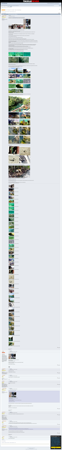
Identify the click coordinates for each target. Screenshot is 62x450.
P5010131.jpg (10, 302)
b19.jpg (9, 258)
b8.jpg (9, 217)
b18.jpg (9, 254)
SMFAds (30, 448)
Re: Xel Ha (11, 375)
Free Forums (32, 448)
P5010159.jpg (10, 341)
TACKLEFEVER (4, 3)
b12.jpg (9, 232)
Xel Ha (10, 15)
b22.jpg (9, 269)
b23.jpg (9, 274)
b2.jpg (9, 195)
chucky (3, 436)
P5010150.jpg (10, 330)
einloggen (6, 5)
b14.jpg (9, 239)
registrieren (9, 5)
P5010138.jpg (10, 316)
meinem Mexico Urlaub (15, 17)
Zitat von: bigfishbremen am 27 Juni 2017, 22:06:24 (13, 427)
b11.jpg (9, 228)
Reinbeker (4, 375)
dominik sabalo (4, 15)
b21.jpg (9, 265)
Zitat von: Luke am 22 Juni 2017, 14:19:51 (12, 390)
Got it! (56, 447)
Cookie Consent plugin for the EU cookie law (56, 448)
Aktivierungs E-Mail (15, 5)
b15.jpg (9, 243)
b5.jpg (9, 206)
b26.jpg (9, 288)
